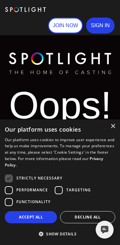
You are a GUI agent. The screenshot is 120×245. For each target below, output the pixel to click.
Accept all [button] (31, 217)
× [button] (112, 126)
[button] (100, 26)
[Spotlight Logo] (60, 55)
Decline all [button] (87, 217)
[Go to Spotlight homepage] (25, 10)
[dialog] (60, 182)
